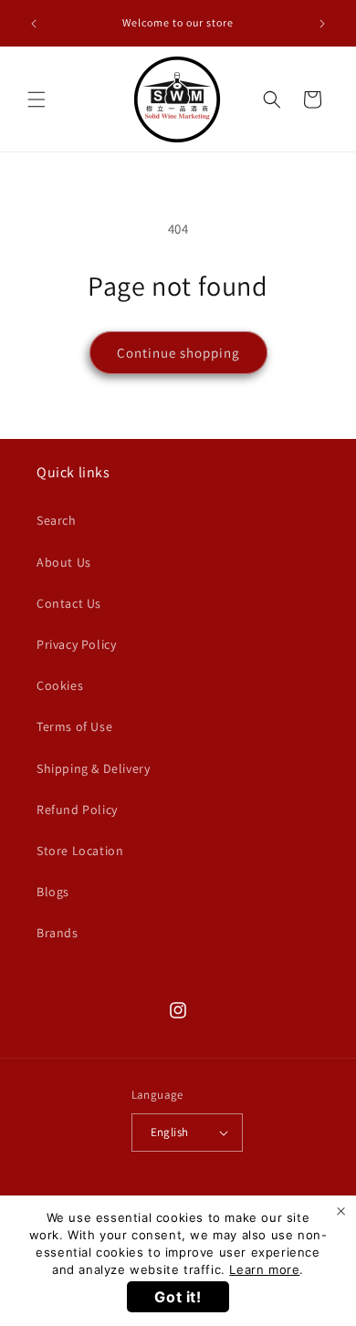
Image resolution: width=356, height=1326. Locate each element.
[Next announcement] (322, 24)
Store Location (80, 850)
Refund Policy (77, 809)
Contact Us (69, 603)
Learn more (264, 1269)
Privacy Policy (76, 644)
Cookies (60, 685)
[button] (36, 99)
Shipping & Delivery (93, 768)
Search (57, 520)
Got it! (177, 1297)
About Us (64, 562)
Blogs (53, 891)
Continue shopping (178, 352)
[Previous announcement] (34, 24)
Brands (58, 932)
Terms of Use (74, 726)
